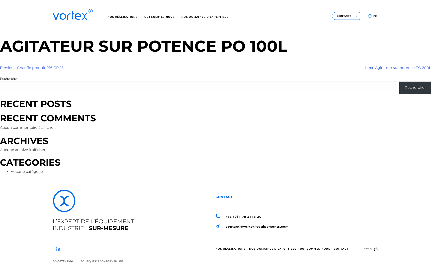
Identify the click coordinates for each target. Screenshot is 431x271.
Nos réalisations (123, 16)
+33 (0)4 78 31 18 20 (244, 216)
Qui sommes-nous (159, 16)
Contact (341, 248)
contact (344, 16)
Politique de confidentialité (102, 261)
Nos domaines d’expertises (205, 16)
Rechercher (9, 79)
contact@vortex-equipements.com (257, 226)
